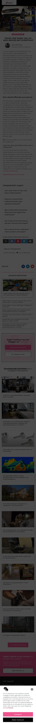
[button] (32, 689)
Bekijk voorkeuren (18, 720)
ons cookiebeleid (8, 708)
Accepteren (18, 714)
